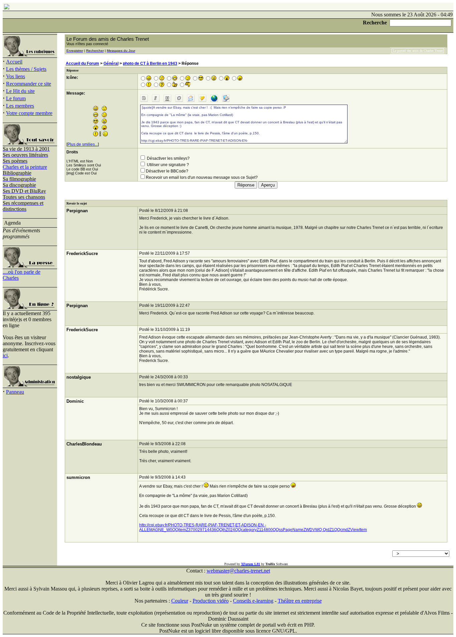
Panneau (15, 392)
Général (111, 63)
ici (5, 355)
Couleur (179, 601)
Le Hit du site (20, 91)
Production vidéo (211, 601)
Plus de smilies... (82, 144)
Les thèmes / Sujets (26, 69)
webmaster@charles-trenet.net (238, 571)
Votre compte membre (29, 113)
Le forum (16, 98)
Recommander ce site (28, 84)
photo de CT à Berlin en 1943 (150, 63)
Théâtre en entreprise (300, 601)
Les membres (20, 106)
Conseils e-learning (253, 601)
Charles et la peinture (25, 167)
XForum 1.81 (250, 564)
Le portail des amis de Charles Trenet (418, 50)
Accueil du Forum (82, 63)
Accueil (14, 62)
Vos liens (15, 76)
